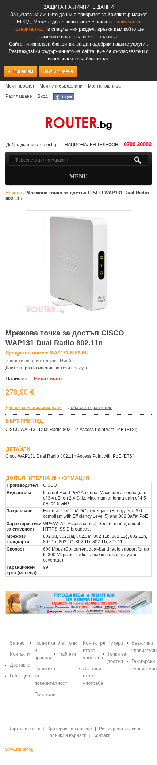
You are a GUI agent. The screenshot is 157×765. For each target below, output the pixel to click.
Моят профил (19, 86)
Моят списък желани (61, 86)
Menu (78, 176)
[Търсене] (141, 160)
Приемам (22, 71)
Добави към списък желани (33, 407)
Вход (43, 96)
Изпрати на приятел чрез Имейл (39, 361)
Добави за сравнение (90, 407)
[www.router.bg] (78, 124)
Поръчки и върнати (66, 735)
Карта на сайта (25, 728)
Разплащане (18, 96)
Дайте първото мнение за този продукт (46, 367)
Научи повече (58, 71)
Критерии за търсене (69, 728)
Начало (13, 192)
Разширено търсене (120, 728)
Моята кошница (104, 86)
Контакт (101, 735)
